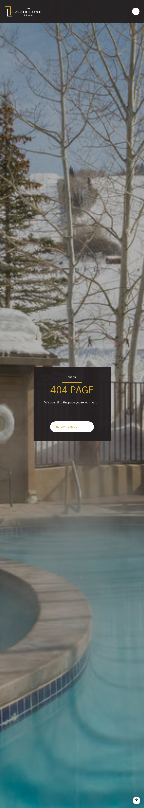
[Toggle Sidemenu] (136, 11)
